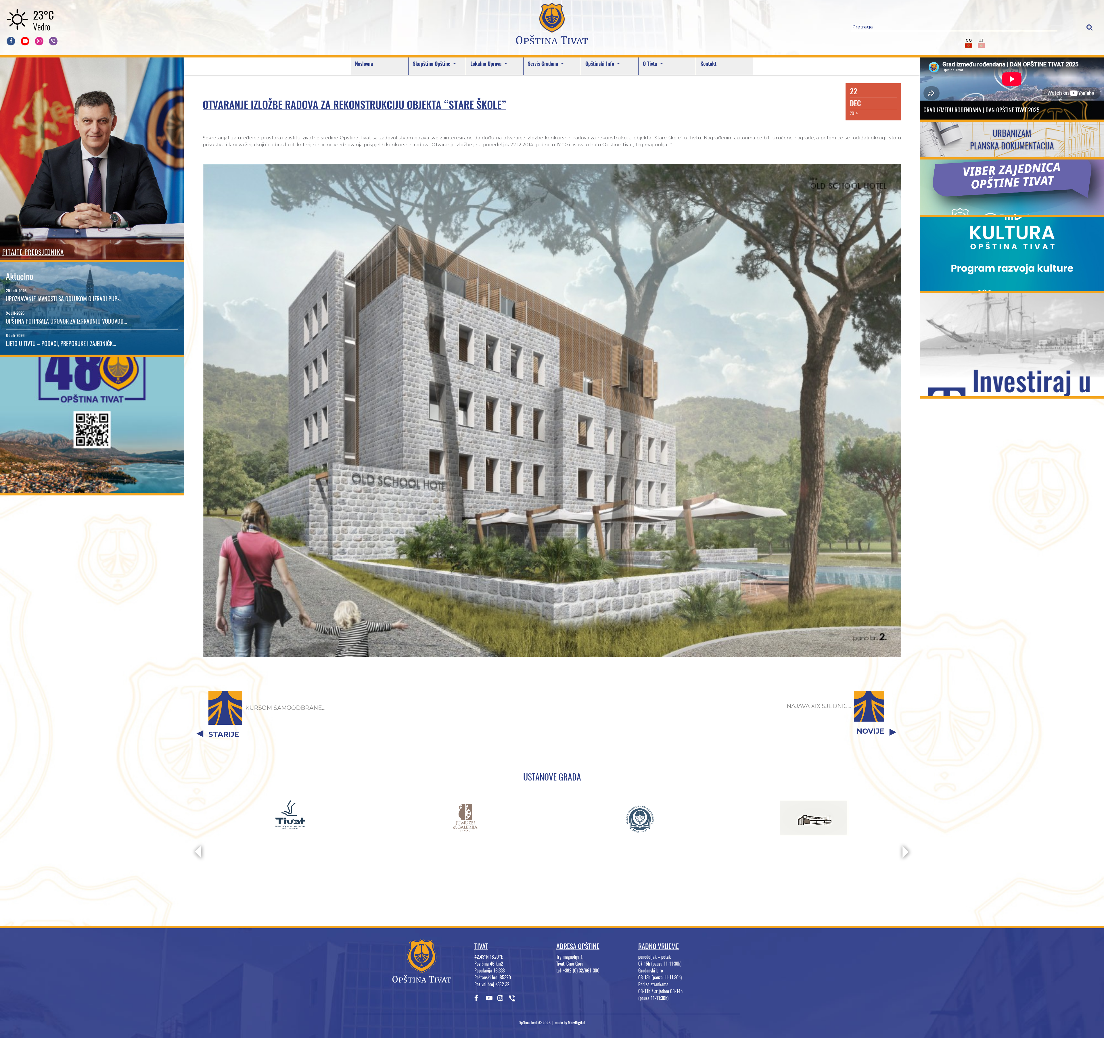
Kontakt (708, 63)
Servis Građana (543, 63)
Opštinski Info (600, 63)
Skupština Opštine (432, 63)
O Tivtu (651, 63)
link (92, 489)
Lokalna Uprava (486, 63)
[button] (1089, 27)
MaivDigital (576, 1022)
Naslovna (364, 63)
